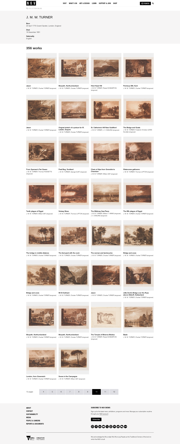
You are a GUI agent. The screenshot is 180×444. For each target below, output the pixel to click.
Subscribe (96, 419)
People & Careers (33, 421)
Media (28, 417)
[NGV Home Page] (31, 3)
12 (114, 392)
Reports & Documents (35, 424)
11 (105, 392)
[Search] (153, 3)
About (28, 408)
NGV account (104, 414)
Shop (115, 3)
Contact (29, 411)
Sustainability (32, 414)
